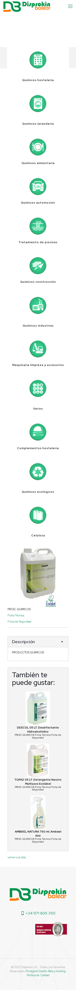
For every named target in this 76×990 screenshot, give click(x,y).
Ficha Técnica (16, 615)
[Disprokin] (26, 6)
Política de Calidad (38, 975)
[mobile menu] (70, 6)
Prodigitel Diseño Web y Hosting (45, 971)
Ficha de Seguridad (19, 621)
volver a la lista (17, 857)
